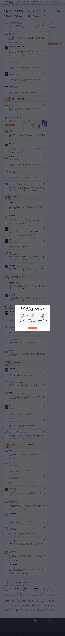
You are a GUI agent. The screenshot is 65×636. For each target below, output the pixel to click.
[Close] (49, 306)
